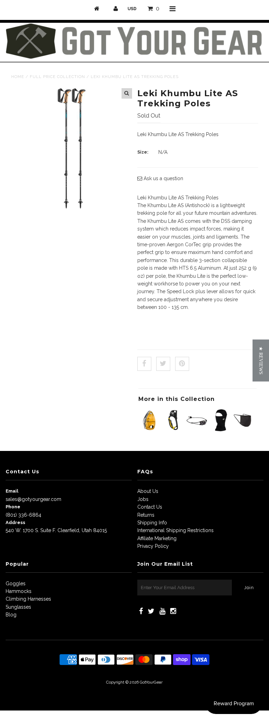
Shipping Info (152, 522)
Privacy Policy (153, 546)
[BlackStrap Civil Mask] (244, 429)
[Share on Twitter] (163, 364)
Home (17, 77)
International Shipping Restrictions (175, 530)
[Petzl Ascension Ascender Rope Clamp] (173, 429)
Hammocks (19, 591)
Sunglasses (18, 607)
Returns (145, 515)
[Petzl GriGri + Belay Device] (149, 429)
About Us (147, 491)
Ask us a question (162, 178)
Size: (143, 152)
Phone (13, 506)
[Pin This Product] (182, 364)
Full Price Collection (57, 77)
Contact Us (149, 507)
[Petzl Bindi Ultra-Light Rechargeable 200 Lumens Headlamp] (197, 429)
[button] (261, 361)
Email (12, 491)
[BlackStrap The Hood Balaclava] (220, 429)
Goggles (16, 583)
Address (15, 522)
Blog (11, 614)
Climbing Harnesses (28, 599)
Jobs (143, 499)
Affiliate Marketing (157, 538)
